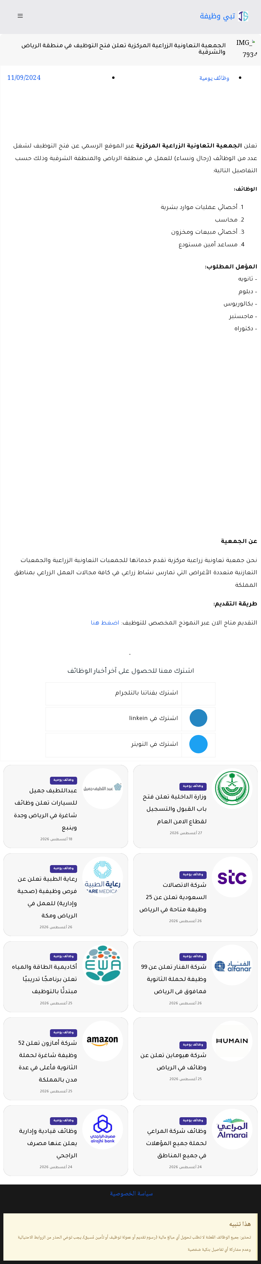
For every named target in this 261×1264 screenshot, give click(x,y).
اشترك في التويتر (155, 745)
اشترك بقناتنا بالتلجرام (146, 693)
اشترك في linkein (153, 719)
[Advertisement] (130, 113)
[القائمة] (20, 17)
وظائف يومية (214, 78)
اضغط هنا (105, 623)
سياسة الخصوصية (130, 1194)
